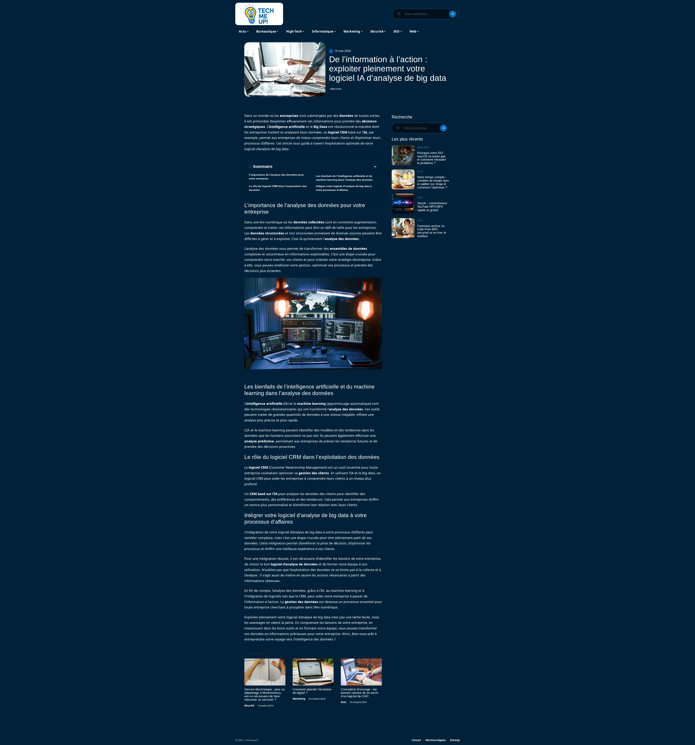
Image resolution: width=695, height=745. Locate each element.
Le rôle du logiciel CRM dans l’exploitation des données (278, 188)
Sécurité (249, 705)
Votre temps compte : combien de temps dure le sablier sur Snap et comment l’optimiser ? (433, 182)
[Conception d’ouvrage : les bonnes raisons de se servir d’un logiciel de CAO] (361, 672)
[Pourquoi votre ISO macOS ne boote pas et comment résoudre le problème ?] (403, 155)
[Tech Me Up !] (259, 14)
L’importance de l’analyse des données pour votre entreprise (276, 176)
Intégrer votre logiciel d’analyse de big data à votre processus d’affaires (344, 188)
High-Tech (335, 89)
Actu (343, 702)
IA (365, 132)
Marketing (299, 698)
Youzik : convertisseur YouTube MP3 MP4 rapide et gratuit (432, 206)
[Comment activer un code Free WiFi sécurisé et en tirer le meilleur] (403, 228)
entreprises (289, 115)
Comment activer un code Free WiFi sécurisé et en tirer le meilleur (431, 231)
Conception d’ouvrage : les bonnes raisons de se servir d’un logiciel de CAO (359, 693)
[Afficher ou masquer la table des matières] (324, 166)
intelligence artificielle (287, 126)
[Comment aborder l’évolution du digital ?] (313, 672)
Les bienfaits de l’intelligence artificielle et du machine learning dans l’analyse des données (344, 178)
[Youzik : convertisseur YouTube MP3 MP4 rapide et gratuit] (403, 204)
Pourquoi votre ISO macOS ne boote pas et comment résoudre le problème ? (431, 158)
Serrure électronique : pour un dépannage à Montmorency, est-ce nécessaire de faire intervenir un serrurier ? (264, 694)
